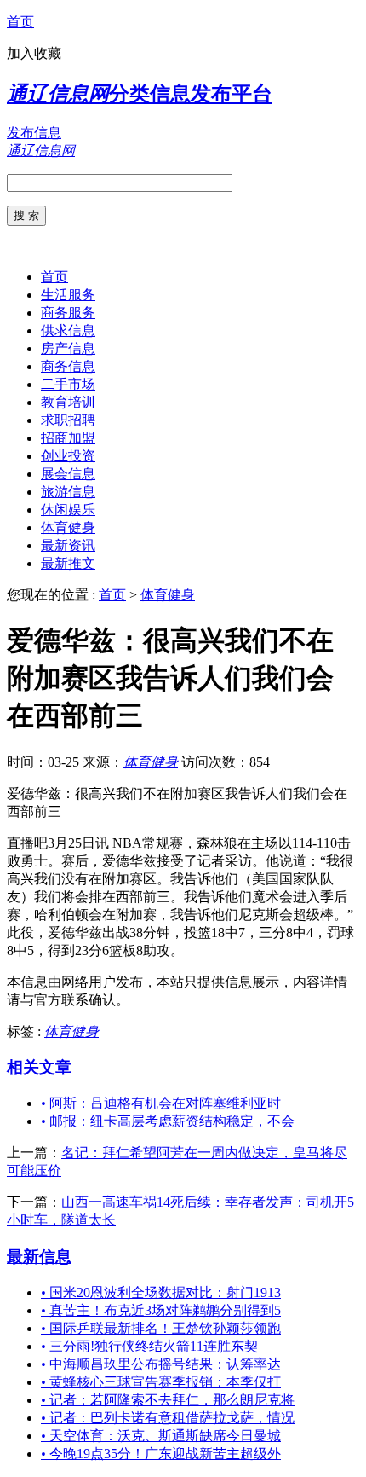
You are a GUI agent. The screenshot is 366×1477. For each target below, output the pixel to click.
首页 (20, 21)
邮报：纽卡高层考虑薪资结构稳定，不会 (168, 1121)
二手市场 (68, 384)
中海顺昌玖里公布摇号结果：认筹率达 (161, 1364)
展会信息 (68, 473)
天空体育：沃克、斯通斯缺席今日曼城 (161, 1435)
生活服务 (68, 294)
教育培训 (68, 402)
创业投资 (68, 456)
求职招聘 (68, 420)
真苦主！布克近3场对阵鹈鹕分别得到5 (161, 1310)
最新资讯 (68, 545)
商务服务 (68, 312)
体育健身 (68, 527)
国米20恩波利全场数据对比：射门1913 (161, 1292)
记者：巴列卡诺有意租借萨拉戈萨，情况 (168, 1417)
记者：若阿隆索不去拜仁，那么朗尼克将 (168, 1400)
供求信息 (68, 330)
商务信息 (68, 366)
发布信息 (34, 132)
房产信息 (68, 348)
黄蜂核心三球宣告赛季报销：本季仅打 (161, 1382)
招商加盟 (68, 438)
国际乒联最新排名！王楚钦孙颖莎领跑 (161, 1328)
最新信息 (39, 1257)
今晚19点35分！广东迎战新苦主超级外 (161, 1453)
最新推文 (68, 563)
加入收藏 (34, 53)
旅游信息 (68, 491)
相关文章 (39, 1067)
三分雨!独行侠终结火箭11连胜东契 (149, 1346)
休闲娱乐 (68, 509)
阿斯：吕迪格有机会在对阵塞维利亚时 (161, 1103)
